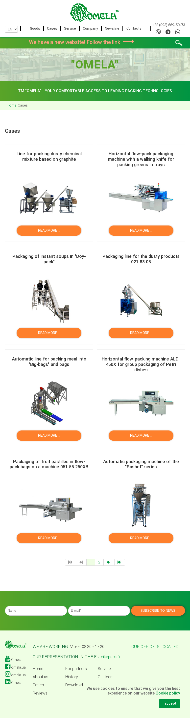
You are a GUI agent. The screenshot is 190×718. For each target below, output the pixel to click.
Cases (52, 28)
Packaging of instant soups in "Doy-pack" (49, 259)
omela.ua (18, 667)
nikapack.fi (110, 656)
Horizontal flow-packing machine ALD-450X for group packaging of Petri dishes (141, 364)
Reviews (40, 693)
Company (90, 28)
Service (70, 28)
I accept (169, 703)
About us (40, 677)
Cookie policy (168, 693)
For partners (76, 669)
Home (38, 669)
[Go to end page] (119, 562)
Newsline (112, 28)
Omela (15, 660)
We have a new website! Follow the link (81, 42)
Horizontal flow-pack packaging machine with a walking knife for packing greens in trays (141, 159)
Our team (106, 677)
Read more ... (48, 230)
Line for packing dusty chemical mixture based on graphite (49, 156)
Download (74, 685)
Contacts (134, 28)
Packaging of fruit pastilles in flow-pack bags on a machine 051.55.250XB (49, 464)
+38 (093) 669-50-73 (168, 25)
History (71, 677)
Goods (35, 28)
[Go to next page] (108, 562)
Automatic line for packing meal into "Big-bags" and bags (49, 361)
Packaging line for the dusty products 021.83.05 (141, 259)
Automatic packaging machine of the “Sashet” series (141, 464)
